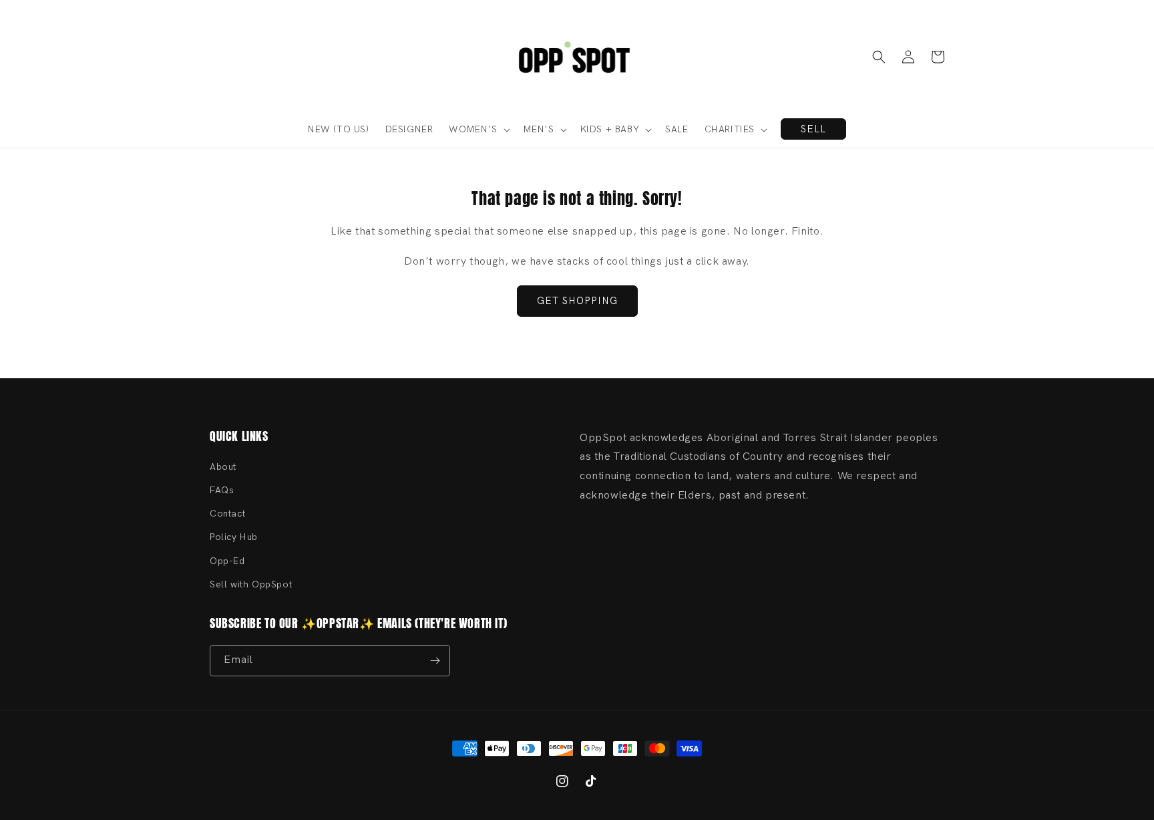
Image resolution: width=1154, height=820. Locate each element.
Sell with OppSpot (251, 584)
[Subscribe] (434, 660)
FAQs (222, 490)
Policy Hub (234, 537)
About (223, 466)
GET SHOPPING (577, 301)
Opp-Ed (227, 561)
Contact (227, 513)
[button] (879, 57)
